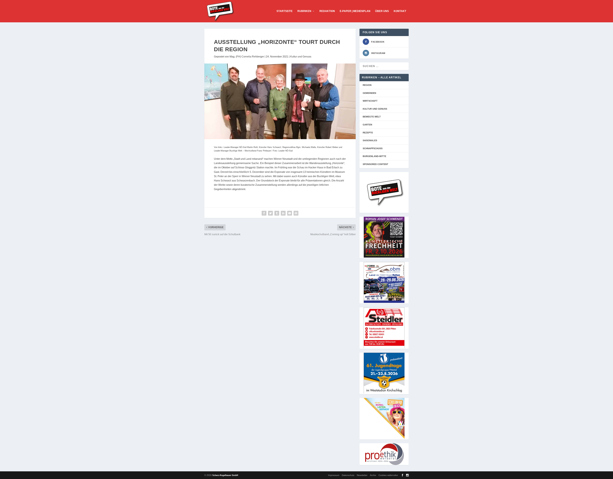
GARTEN (367, 124)
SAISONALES (370, 140)
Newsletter (362, 475)
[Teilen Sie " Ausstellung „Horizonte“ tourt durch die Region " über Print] (296, 213)
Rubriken (304, 11)
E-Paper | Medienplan (355, 11)
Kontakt (400, 11)
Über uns (382, 11)
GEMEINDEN (369, 93)
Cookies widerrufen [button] (388, 475)
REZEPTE (368, 132)
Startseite (284, 11)
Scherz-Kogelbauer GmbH (225, 475)
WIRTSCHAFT (370, 101)
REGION (367, 85)
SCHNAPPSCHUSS (372, 148)
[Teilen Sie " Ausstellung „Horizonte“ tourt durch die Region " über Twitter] (270, 213)
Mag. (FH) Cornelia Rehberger (247, 56)
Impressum (333, 475)
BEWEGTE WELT (372, 116)
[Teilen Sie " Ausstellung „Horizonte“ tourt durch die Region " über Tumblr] (277, 213)
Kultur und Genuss (300, 56)
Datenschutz (348, 475)
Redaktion (327, 11)
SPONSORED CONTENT (375, 164)
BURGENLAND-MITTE (374, 156)
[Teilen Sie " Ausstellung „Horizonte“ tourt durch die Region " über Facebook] (264, 213)
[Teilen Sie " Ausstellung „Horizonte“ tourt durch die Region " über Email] (289, 213)
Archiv (373, 475)
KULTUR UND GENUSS (375, 109)
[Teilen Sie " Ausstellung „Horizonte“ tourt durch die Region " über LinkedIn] (283, 213)
